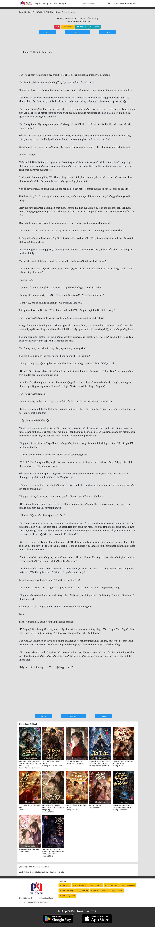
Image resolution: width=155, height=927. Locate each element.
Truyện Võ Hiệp (96, 885)
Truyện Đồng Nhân (67, 896)
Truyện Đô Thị (82, 890)
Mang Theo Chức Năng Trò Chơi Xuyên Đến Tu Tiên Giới (122, 806)
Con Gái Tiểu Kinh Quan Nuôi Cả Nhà (76, 806)
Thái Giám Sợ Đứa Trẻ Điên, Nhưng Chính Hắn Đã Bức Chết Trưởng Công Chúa (53, 851)
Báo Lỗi (67, 27)
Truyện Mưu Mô (111, 885)
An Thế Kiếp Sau (95, 805)
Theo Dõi (83, 27)
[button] (119, 4)
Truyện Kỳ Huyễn (79, 885)
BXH (55, 4)
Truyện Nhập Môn (128, 885)
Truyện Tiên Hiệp (66, 890)
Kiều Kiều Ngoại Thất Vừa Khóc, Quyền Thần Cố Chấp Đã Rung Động (53, 807)
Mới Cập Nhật (48, 4)
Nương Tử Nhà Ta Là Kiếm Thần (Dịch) (77, 18)
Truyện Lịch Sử (116, 890)
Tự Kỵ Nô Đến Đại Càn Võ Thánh (51, 762)
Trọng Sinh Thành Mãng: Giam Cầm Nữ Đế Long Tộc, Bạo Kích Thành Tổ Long (30, 763)
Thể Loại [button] (61, 4)
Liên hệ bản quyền (26, 898)
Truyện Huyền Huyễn (99, 890)
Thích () (95, 27)
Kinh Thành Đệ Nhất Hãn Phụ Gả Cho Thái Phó (123, 762)
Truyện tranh (65, 885)
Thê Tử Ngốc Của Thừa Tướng (29, 849)
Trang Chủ (37, 4)
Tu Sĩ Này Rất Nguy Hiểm (74, 761)
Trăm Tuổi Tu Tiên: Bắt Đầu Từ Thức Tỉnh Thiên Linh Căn (99, 762)
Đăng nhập (132, 3)
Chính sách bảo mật (46, 898)
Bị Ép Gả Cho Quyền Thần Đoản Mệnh (30, 806)
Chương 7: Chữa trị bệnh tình (77, 21)
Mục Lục (77, 32)
